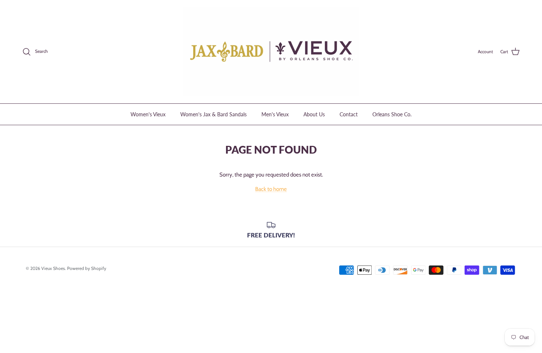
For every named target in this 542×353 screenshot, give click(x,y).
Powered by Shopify (86, 268)
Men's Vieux (275, 114)
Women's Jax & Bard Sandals (213, 114)
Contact (349, 114)
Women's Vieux (148, 114)
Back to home (271, 189)
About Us (314, 114)
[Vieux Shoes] (271, 51)
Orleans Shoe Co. (391, 114)
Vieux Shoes (53, 268)
